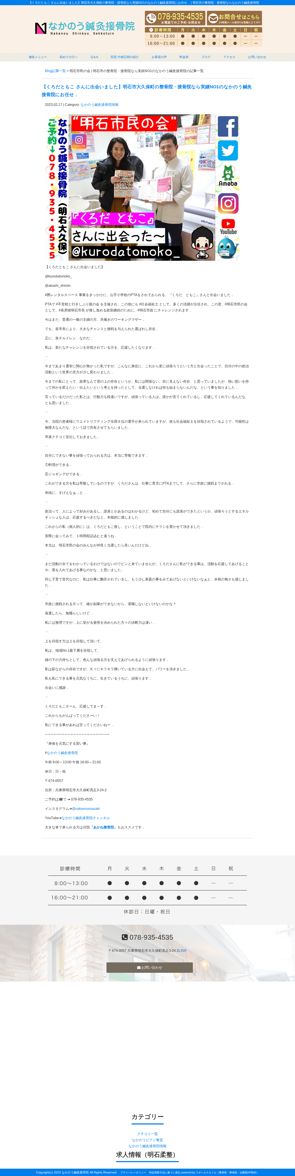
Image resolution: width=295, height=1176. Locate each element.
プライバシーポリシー (133, 1172)
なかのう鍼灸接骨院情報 (100, 104)
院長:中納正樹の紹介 (125, 57)
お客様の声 (159, 57)
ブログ (206, 57)
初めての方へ (69, 57)
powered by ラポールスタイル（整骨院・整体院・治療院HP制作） (220, 1172)
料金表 (184, 57)
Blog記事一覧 (55, 71)
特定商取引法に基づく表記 (164, 1172)
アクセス (229, 57)
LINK (183, 950)
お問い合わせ (257, 57)
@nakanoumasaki (86, 808)
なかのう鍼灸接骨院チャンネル (86, 818)
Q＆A (94, 57)
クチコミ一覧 (147, 1134)
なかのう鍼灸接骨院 (62, 753)
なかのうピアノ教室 (147, 1140)
